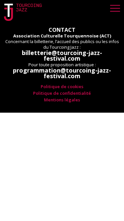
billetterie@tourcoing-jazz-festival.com (62, 55)
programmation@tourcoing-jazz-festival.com (62, 73)
